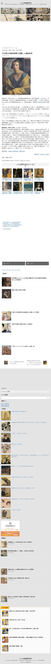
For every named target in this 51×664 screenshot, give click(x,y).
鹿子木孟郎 (42, 102)
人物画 (12, 269)
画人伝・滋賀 (5, 269)
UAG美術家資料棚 (5, 406)
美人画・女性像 (17, 269)
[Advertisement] (25, 35)
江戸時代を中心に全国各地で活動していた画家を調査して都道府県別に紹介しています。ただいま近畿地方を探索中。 (25, 660)
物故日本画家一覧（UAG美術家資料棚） (12, 222)
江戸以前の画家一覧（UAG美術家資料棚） (12, 225)
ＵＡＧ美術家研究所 (26, 3)
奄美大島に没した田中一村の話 (17, 619)
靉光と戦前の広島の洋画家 (19, 290)
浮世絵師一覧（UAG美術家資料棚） (11, 226)
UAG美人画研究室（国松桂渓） (17, 151)
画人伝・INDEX (44, 154)
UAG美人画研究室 (7, 228)
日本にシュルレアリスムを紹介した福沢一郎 (23, 346)
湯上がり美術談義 (5, 403)
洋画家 (9, 269)
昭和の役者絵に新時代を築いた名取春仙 (22, 324)
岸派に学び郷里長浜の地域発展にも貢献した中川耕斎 (25, 312)
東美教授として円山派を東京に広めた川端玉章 (20, 542)
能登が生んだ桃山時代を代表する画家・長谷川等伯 (22, 611)
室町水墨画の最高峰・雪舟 (16, 646)
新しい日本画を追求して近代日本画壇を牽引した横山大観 (23, 628)
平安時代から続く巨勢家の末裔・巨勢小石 (18, 578)
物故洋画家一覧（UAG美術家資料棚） (11, 223)
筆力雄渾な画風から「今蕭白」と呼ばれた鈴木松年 (21, 551)
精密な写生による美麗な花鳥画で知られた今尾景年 (21, 569)
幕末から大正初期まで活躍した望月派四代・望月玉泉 (21, 596)
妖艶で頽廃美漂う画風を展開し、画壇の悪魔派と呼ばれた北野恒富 (26, 637)
